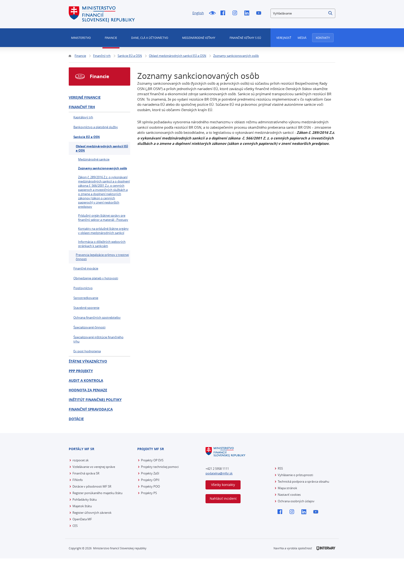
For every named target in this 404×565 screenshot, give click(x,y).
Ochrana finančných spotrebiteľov (97, 317)
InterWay (326, 548)
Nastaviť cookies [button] (289, 494)
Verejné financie (85, 97)
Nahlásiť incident (223, 498)
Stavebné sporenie (86, 308)
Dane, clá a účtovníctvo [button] (149, 38)
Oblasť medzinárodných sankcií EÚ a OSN (102, 148)
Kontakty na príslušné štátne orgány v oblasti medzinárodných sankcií (103, 230)
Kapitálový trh (83, 117)
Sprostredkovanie (85, 298)
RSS (280, 468)
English (198, 13)
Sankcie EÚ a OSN (86, 137)
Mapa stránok (287, 488)
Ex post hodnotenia (87, 351)
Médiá (302, 38)
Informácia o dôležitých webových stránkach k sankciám (102, 244)
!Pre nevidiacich (212, 13)
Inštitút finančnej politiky (95, 399)
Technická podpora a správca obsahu (303, 481)
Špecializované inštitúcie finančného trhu (98, 339)
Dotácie (76, 418)
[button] (330, 13)
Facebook (224, 13)
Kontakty (323, 38)
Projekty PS (149, 493)
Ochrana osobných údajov (296, 501)
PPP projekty (81, 370)
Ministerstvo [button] (81, 38)
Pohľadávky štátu (84, 499)
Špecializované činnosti (89, 327)
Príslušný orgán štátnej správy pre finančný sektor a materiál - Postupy (103, 217)
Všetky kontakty (223, 484)
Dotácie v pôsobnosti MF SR (91, 486)
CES (75, 526)
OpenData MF (82, 519)
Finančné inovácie (85, 268)
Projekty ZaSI (150, 473)
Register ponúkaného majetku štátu (97, 493)
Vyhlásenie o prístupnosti (295, 475)
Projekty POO (150, 486)
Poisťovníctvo (83, 288)
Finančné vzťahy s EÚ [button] (245, 38)
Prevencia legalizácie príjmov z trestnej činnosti (102, 257)
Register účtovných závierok (92, 512)
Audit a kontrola (86, 380)
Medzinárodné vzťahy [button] (198, 38)
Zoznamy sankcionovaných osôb (102, 168)
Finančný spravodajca (91, 409)
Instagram (236, 13)
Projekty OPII (150, 480)
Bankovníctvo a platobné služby (95, 127)
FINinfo (77, 480)
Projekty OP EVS (152, 460)
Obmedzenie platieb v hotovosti (95, 278)
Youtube (259, 13)
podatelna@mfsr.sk (219, 473)
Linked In (248, 13)
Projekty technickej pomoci (160, 467)
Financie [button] (111, 38)
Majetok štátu (82, 506)
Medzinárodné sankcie (93, 159)
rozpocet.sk (80, 460)
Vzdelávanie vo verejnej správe (93, 467)
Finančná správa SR (85, 473)
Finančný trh (82, 107)
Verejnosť (283, 38)
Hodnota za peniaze (88, 390)
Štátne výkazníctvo (88, 361)
